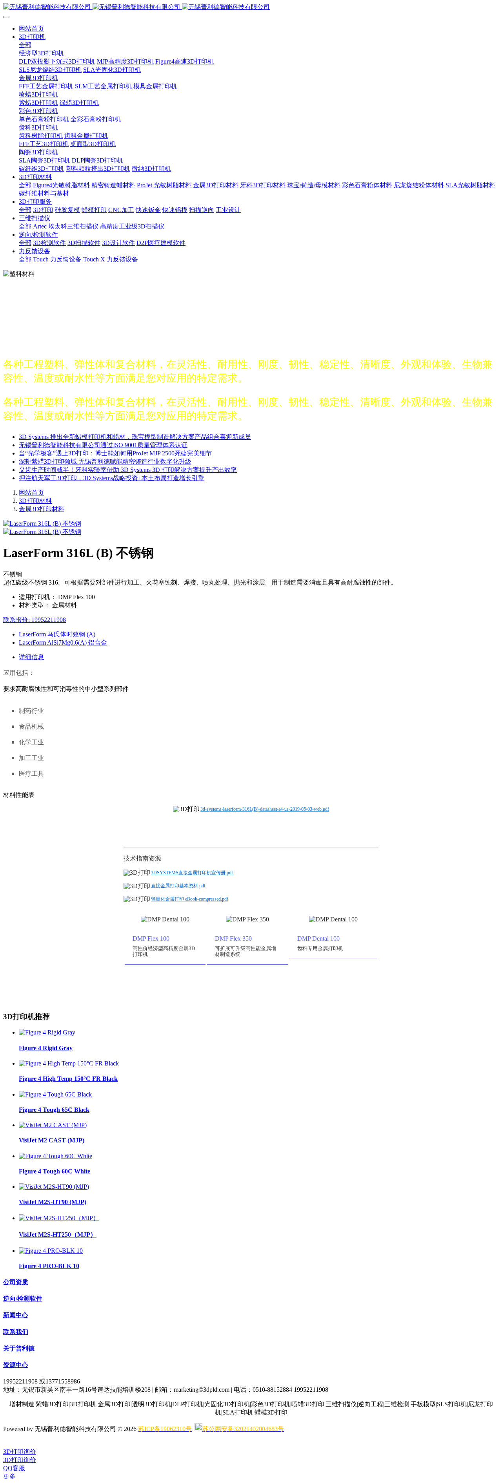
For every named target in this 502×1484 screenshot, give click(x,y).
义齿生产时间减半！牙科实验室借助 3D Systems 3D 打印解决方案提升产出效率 (128, 469)
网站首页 (31, 28)
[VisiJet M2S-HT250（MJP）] (59, 1218)
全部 (25, 45)
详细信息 (31, 657)
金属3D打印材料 (41, 509)
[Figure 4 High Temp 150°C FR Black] (69, 1063)
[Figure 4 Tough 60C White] (55, 1156)
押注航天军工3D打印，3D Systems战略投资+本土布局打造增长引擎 (111, 478)
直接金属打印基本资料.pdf (178, 885)
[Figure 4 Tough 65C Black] (55, 1094)
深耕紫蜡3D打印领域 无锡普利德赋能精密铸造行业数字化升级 (105, 461)
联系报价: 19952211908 (34, 619)
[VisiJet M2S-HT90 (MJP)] (54, 1186)
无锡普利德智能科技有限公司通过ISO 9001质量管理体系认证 (103, 445)
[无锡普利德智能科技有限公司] (251, 7)
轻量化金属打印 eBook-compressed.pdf (189, 899)
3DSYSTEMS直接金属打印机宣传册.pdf (192, 872)
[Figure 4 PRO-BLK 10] (51, 1250)
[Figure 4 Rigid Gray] (47, 1032)
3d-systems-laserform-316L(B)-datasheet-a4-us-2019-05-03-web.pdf (264, 809)
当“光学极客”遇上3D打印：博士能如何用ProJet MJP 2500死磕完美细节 (115, 453)
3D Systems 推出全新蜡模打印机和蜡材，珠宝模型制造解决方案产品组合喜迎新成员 (135, 436)
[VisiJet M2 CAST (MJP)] (53, 1125)
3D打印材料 (35, 500)
